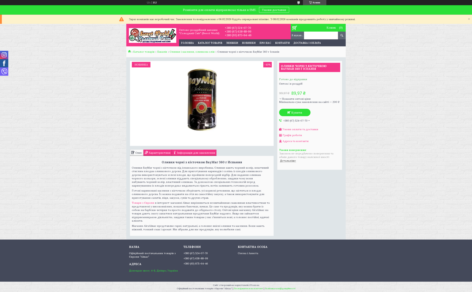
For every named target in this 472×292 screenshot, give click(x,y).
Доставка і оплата (307, 43)
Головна (187, 43)
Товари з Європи (143, 202)
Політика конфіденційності (280, 288)
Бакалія (162, 51)
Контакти (282, 43)
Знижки (232, 43)
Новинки (249, 43)
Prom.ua (254, 285)
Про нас (265, 43)
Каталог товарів (210, 43)
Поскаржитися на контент (248, 288)
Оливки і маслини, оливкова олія (192, 51)
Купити (296, 112)
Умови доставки (274, 10)
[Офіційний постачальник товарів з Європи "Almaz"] (152, 35)
